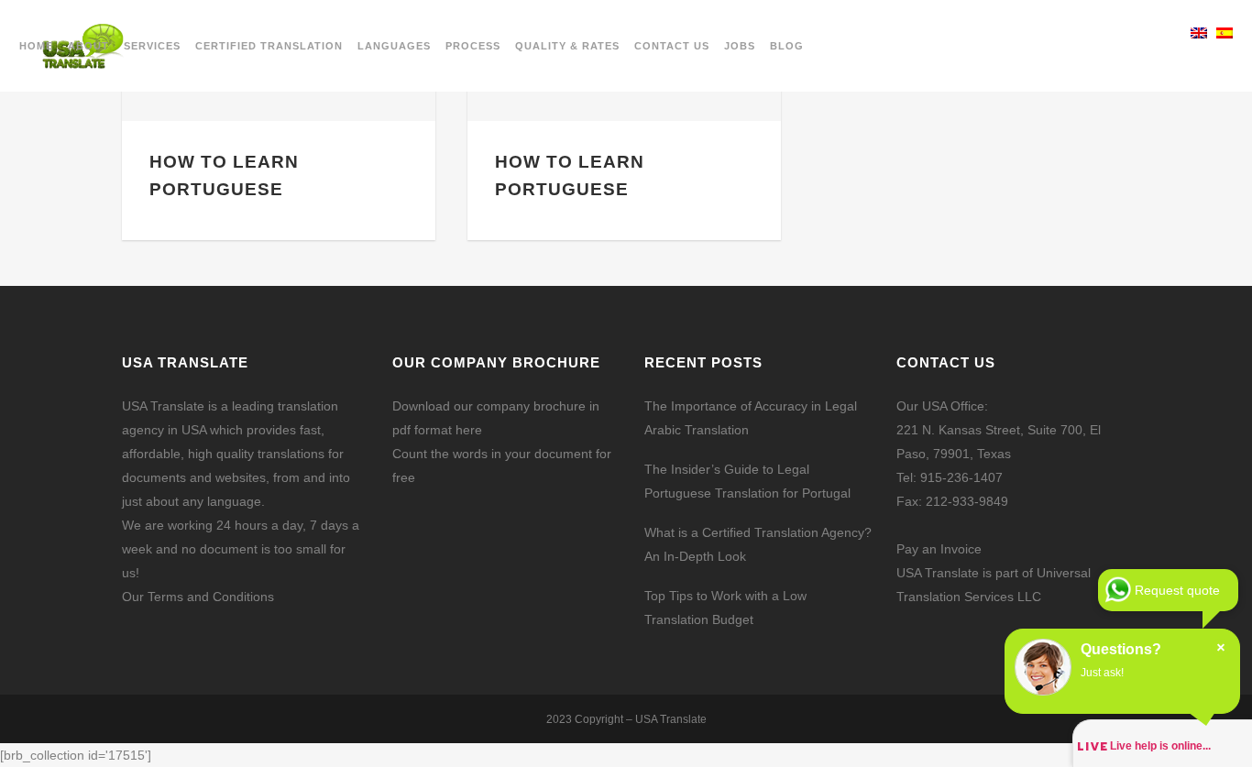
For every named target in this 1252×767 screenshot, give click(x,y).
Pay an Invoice (939, 549)
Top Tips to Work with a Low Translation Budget (725, 607)
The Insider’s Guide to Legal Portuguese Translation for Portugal (747, 481)
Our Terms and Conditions (198, 596)
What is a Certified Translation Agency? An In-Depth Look (758, 544)
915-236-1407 (961, 477)
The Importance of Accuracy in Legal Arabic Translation (750, 418)
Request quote (1177, 590)
